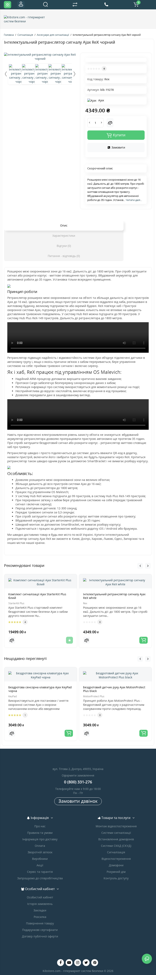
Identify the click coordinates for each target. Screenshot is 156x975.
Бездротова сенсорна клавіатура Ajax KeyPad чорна (40, 689)
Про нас (40, 826)
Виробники (40, 859)
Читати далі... (134, 200)
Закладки (40, 910)
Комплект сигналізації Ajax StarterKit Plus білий (37, 596)
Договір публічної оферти (40, 936)
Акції (40, 865)
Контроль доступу (116, 878)
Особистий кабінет (40, 897)
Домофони (116, 865)
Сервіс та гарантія (40, 872)
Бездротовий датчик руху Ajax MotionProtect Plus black (114, 689)
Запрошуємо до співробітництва (40, 878)
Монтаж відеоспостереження (116, 826)
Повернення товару (40, 923)
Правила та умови (40, 833)
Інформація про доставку (39, 839)
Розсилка (40, 917)
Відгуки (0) (64, 246)
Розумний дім (116, 872)
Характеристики (63, 236)
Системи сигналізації (116, 833)
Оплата (40, 846)
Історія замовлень (40, 904)
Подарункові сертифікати (40, 930)
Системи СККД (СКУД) (116, 846)
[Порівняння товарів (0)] (75, 4)
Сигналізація (116, 852)
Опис (63, 225)
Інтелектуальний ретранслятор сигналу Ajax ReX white (114, 596)
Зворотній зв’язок (40, 852)
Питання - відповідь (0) (64, 256)
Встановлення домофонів (116, 839)
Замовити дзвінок (78, 801)
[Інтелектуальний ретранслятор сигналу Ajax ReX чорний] (40, 57)
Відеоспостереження (116, 859)
